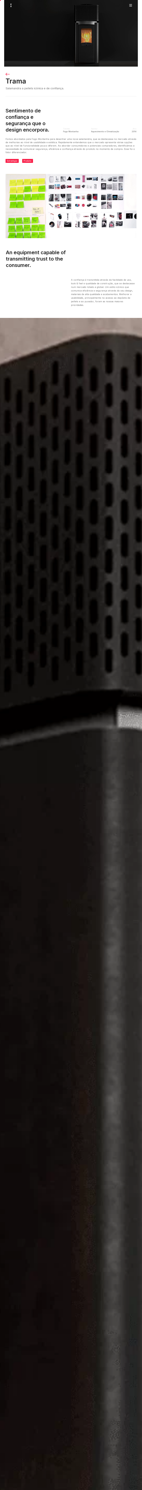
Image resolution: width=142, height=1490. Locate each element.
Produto (28, 161)
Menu (130, 5)
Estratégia (12, 161)
